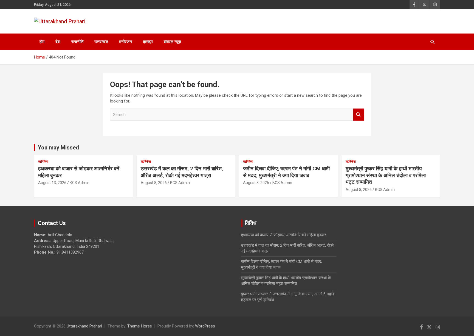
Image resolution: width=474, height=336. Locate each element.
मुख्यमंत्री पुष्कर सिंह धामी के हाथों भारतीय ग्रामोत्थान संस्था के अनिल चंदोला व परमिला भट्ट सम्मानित (386, 175)
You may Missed (58, 147)
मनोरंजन (125, 41)
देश (57, 41)
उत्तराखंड (101, 41)
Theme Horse (139, 326)
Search (358, 115)
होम (42, 41)
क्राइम (148, 41)
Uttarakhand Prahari (84, 326)
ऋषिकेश (43, 161)
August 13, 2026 (52, 183)
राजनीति (77, 41)
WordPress (205, 326)
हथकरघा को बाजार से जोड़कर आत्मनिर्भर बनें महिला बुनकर (283, 234)
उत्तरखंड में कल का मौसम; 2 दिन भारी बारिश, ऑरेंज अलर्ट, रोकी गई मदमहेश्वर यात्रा (182, 172)
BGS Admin (79, 183)
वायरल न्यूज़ (172, 41)
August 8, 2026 (154, 183)
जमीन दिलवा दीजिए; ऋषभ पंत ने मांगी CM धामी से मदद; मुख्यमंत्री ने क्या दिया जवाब (286, 172)
